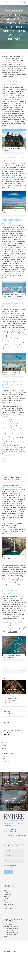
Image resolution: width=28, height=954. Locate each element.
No (11, 867)
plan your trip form (15, 630)
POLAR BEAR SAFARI (9, 924)
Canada (8, 10)
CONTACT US (7, 902)
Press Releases (6, 761)
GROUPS (6, 896)
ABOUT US (7, 898)
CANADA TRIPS (8, 892)
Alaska (3, 758)
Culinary (4, 745)
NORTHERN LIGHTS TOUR (11, 926)
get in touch (12, 175)
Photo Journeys (6, 756)
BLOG (5, 900)
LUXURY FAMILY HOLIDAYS (11, 932)
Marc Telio (12, 44)
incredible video (6, 273)
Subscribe (8, 872)
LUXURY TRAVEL (8, 930)
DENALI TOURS (8, 936)
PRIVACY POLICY (8, 908)
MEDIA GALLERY (8, 906)
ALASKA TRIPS (8, 894)
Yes (6, 867)
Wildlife (4, 748)
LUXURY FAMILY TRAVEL (10, 934)
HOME (5, 890)
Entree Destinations (17, 10)
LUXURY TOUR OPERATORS (11, 928)
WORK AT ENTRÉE (9, 904)
